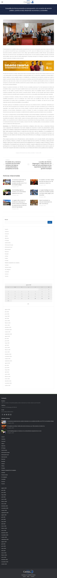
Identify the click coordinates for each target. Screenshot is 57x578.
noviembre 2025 (8, 329)
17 (8, 296)
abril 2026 (7, 318)
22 (41, 296)
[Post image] (7, 182)
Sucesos (6, 274)
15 (41, 294)
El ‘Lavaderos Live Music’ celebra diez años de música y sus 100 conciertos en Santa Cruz (46, 181)
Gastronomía (7, 242)
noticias (28, 152)
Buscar (6, 219)
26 (21, 298)
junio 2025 (7, 340)
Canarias (7, 231)
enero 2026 (7, 325)
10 (8, 294)
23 (48, 296)
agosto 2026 (7, 309)
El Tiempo (7, 240)
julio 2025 (7, 338)
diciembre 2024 (8, 354)
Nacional (7, 251)
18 (15, 296)
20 (28, 296)
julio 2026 (7, 311)
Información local (23, 152)
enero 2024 (7, 378)
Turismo (6, 276)
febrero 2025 (7, 349)
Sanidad (6, 265)
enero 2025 (7, 352)
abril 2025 (7, 345)
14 (35, 294)
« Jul (28, 303)
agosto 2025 (7, 336)
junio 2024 (7, 367)
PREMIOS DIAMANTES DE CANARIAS (12, 262)
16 (48, 294)
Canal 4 (6, 229)
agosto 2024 (7, 363)
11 (15, 294)
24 (8, 298)
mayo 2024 (7, 369)
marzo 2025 (7, 347)
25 (15, 298)
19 (21, 296)
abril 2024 (7, 372)
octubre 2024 (7, 358)
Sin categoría (7, 269)
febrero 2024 (7, 376)
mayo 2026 (7, 316)
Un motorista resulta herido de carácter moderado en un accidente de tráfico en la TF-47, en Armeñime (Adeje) (19, 182)
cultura (6, 236)
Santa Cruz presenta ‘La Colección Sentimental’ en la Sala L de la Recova (45, 202)
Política (6, 258)
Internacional (7, 249)
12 (21, 294)
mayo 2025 (7, 343)
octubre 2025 (7, 331)
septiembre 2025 (8, 334)
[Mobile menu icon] (2, 2)
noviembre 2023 (8, 383)
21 (35, 296)
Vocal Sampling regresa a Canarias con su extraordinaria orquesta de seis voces (19, 191)
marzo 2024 (7, 374)
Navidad (6, 253)
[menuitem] (24, 576)
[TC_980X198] (28, 70)
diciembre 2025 (8, 327)
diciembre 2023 (8, 381)
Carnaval (7, 233)
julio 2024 (7, 365)
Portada (6, 260)
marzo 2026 (7, 320)
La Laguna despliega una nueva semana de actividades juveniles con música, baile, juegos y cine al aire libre (46, 192)
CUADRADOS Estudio (31, 575)
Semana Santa (8, 267)
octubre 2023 (7, 385)
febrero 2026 (7, 323)
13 (28, 294)
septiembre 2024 (8, 360)
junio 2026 (7, 314)
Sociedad (33, 152)
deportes (7, 238)
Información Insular (9, 245)
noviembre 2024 (8, 356)
